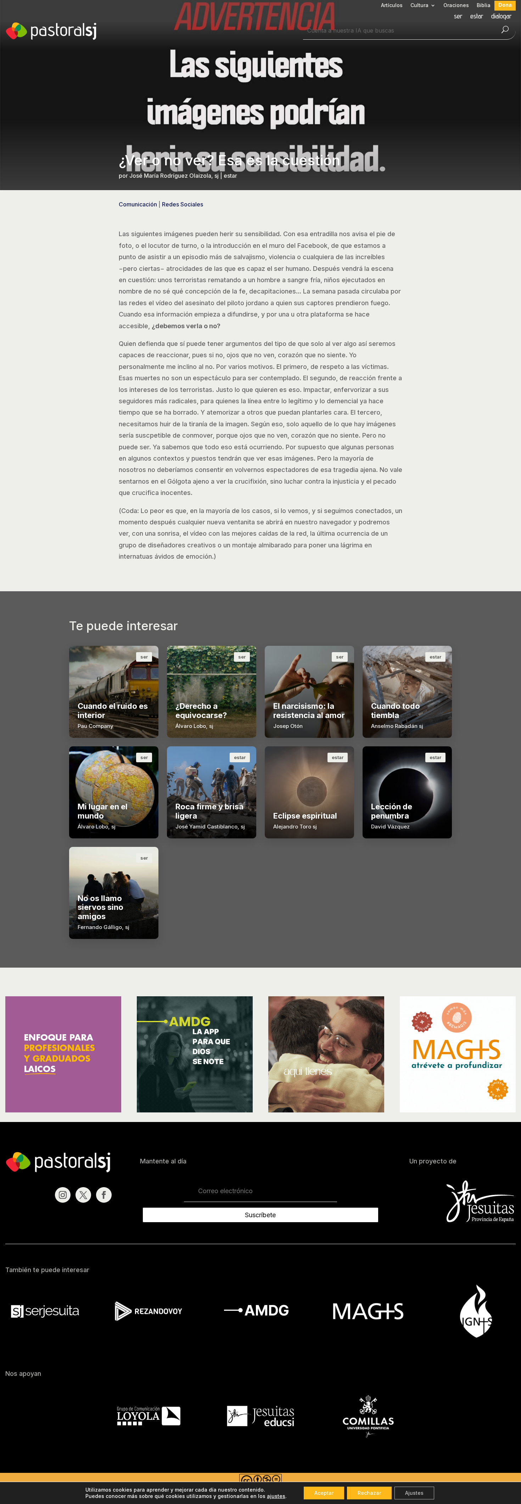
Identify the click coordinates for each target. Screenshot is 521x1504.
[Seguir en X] (83, 1195)
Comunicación (138, 204)
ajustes (276, 1496)
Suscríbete (260, 1215)
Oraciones (456, 5)
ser (458, 16)
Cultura (419, 5)
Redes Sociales (182, 204)
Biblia (484, 5)
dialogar (501, 16)
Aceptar (324, 1493)
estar (476, 16)
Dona (505, 5)
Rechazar (369, 1493)
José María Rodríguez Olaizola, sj (174, 175)
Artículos (392, 5)
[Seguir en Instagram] (63, 1195)
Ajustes (414, 1493)
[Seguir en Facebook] (104, 1195)
